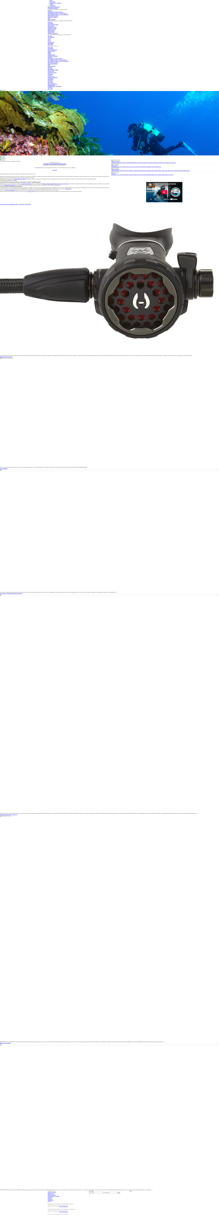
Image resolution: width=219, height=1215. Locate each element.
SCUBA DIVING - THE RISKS (54, 86)
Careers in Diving (52, 1192)
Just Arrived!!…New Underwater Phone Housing (11, 593)
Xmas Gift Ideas (3, 468)
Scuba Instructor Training (20, 179)
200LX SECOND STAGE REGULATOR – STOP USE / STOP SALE (15, 204)
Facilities (50, 1198)
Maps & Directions (63, 1206)
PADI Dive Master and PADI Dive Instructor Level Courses (55, 183)
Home (51, 0)
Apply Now (50, 89)
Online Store (68, 188)
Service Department (10, 190)
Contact (51, 4)
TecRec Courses (51, 1195)
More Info (55, 170)
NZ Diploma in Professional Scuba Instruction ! (54, 164)
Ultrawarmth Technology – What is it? (8, 814)
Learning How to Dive (26, 183)
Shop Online (52, 1)
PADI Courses (51, 1193)
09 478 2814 (52, 5)
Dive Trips (31, 191)
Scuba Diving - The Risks (55, 3)
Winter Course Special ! (5, 1043)
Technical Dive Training (9, 185)
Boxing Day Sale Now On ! (6, 356)
